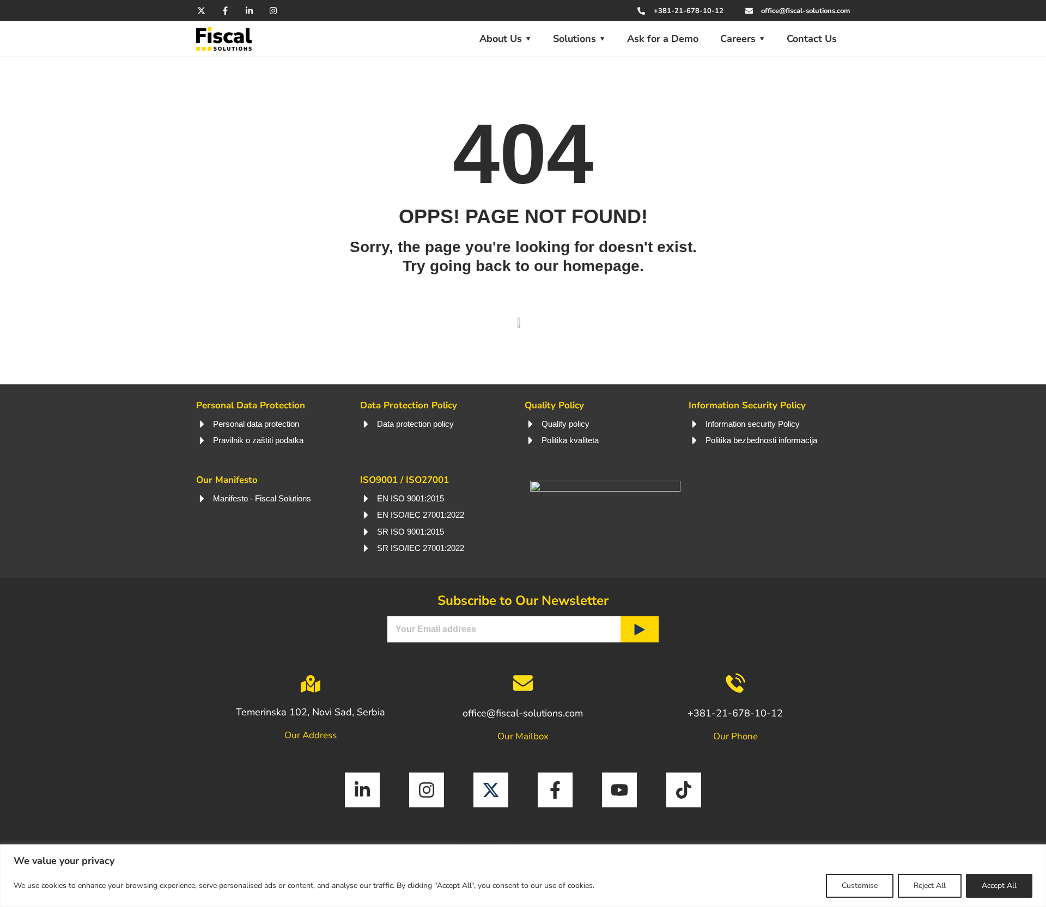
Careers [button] (738, 38)
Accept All (999, 885)
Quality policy (565, 423)
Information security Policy (753, 423)
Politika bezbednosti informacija (761, 440)
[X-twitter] (201, 10)
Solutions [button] (574, 38)
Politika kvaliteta (570, 440)
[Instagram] (273, 10)
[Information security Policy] (695, 424)
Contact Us (812, 38)
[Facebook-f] (225, 10)
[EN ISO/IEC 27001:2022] (366, 515)
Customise (860, 885)
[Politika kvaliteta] (531, 440)
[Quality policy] (531, 424)
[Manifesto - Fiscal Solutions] (202, 499)
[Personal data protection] (202, 424)
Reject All (930, 885)
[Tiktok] (683, 790)
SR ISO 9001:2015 (410, 531)
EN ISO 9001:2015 (410, 498)
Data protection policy (415, 423)
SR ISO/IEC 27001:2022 (420, 548)
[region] (523, 875)
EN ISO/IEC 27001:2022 (420, 514)
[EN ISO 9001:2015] (366, 499)
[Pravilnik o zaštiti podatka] (202, 440)
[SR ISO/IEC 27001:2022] (366, 548)
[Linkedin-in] (249, 10)
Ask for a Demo (662, 38)
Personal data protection (256, 423)
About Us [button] (500, 38)
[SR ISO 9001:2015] (366, 532)
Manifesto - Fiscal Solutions (262, 498)
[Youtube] (619, 790)
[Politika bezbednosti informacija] (695, 440)
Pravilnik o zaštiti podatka (258, 440)
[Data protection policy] (366, 424)
